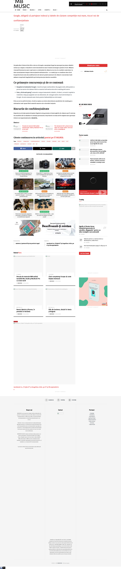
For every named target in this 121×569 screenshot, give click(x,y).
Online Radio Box (92, 419)
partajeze (23, 143)
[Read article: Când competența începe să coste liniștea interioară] (60, 266)
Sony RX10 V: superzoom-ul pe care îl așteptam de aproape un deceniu (44, 174)
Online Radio (92, 424)
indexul (54, 141)
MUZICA (32, 10)
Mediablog (19, 307)
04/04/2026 (57, 131)
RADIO (24, 10)
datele (43, 141)
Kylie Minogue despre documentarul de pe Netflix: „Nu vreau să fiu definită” (98, 151)
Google (49, 141)
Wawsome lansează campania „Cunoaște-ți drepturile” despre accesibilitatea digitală (23, 215)
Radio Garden (92, 421)
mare (63, 141)
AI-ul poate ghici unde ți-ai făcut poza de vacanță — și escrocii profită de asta (23, 195)
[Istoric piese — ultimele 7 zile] (105, 4)
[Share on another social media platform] (73, 148)
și (36, 143)
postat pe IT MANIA (54, 137)
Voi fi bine (92, 422)
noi (67, 141)
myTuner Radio (92, 418)
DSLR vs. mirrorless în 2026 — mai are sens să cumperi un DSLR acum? (44, 215)
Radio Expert (92, 416)
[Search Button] (106, 10)
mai (59, 141)
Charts (47, 10)
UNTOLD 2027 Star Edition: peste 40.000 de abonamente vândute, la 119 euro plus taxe (65, 195)
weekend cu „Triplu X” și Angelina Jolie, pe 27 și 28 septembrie (36, 387)
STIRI (39, 10)
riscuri (29, 143)
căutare (19, 141)
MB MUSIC (20, 283)
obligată (16, 143)
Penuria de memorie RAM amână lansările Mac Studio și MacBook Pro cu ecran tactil (32, 127)
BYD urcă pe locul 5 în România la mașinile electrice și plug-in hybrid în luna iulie (44, 195)
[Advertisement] (60, 43)
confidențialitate (35, 141)
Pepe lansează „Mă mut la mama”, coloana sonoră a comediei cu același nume (97, 160)
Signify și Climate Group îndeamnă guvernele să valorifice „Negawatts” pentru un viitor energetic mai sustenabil (90, 229)
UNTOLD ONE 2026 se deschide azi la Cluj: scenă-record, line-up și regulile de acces (98, 142)
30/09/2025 (16, 28)
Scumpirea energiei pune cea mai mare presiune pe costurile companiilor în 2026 (65, 174)
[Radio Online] (106, 71)
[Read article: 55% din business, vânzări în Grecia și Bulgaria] (60, 298)
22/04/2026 (25, 131)
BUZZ (54, 10)
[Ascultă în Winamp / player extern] (100, 4)
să (33, 143)
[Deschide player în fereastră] (102, 4)
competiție (26, 141)
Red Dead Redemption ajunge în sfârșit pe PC (95, 245)
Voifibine (51, 274)
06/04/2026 (26, 314)
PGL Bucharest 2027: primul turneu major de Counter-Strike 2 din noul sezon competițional (63, 127)
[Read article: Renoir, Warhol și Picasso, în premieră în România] (28, 298)
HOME (18, 10)
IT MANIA (17, 30)
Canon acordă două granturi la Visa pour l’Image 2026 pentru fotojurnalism (23, 174)
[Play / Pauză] (71, 4)
